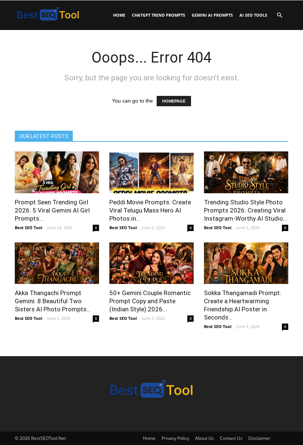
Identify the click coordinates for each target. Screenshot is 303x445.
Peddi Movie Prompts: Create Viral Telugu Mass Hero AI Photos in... (150, 210)
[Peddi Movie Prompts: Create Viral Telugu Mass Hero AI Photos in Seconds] (151, 172)
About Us (204, 438)
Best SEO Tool (28, 227)
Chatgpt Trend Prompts (158, 15)
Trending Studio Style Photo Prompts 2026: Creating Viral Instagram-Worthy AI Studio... (245, 210)
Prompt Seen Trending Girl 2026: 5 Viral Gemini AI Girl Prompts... (52, 210)
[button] (279, 15)
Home (119, 15)
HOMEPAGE (173, 101)
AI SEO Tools (253, 15)
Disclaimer (259, 438)
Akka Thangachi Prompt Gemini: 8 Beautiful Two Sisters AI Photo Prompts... (53, 301)
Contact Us (231, 438)
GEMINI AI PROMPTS (212, 15)
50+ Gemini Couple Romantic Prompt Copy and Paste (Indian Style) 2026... (150, 301)
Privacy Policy (175, 438)
